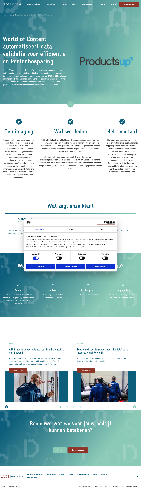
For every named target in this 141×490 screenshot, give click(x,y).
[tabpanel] (36, 371)
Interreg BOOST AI (88, 4)
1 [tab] (60, 407)
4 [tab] (80, 407)
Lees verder (18, 370)
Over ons (64, 4)
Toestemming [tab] (39, 229)
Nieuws (74, 4)
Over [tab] (101, 229)
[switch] (59, 258)
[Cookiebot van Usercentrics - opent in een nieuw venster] (106, 222)
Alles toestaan (100, 266)
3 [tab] (74, 407)
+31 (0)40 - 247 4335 (115, 486)
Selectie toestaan (70, 266)
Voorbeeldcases (51, 4)
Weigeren (40, 266)
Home (4, 15)
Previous (6, 406)
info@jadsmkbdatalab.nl (130, 486)
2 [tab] (67, 407)
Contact (102, 4)
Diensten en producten (33, 4)
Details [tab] (70, 229)
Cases (10, 15)
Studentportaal (129, 4)
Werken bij (113, 4)
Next (134, 406)
